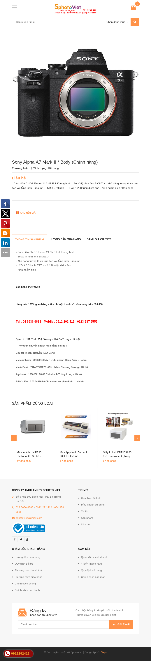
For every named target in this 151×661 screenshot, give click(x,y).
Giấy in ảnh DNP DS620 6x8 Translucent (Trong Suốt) (117, 456)
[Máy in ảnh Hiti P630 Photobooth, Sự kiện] (32, 426)
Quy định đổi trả (24, 563)
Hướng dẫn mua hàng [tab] (65, 239)
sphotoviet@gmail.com (29, 517)
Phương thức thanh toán (29, 570)
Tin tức (85, 511)
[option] (32, 438)
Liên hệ (85, 524)
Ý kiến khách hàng (92, 563)
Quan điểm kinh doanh (94, 557)
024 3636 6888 (24, 507)
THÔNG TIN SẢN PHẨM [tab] (29, 239)
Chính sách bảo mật (93, 576)
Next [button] (137, 438)
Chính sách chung (25, 583)
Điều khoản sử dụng (93, 504)
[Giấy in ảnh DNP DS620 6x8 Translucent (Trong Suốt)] (118, 426)
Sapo (104, 652)
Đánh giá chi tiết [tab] (99, 239)
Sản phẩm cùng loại (32, 403)
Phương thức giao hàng (28, 576)
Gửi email (123, 624)
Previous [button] (14, 438)
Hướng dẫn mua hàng (28, 557)
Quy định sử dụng (91, 570)
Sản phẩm (87, 517)
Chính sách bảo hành (27, 590)
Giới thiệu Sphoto (91, 497)
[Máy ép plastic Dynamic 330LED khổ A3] (75, 426)
